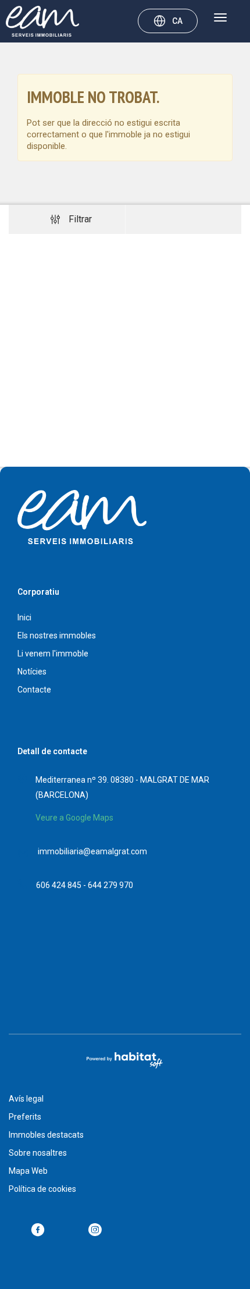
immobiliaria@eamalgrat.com (92, 851)
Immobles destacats (46, 1134)
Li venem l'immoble (52, 653)
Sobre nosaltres (38, 1152)
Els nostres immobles (56, 635)
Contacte (34, 689)
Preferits (25, 1116)
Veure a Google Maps (74, 817)
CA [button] (177, 21)
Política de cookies (42, 1189)
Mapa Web (28, 1171)
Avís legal (26, 1098)
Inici (24, 617)
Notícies (32, 671)
